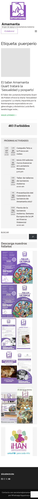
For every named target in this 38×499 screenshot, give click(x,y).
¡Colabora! (9, 31)
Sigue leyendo (8, 115)
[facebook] (2, 479)
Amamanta (11, 24)
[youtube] (9, 479)
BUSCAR (5, 232)
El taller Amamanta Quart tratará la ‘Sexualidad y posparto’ (17, 86)
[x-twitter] (7, 479)
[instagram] (4, 479)
